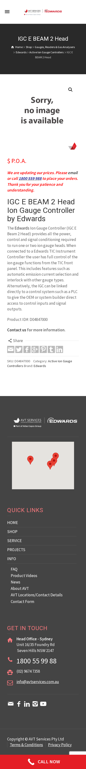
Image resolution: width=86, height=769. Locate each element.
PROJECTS (16, 549)
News (15, 582)
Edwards (22, 228)
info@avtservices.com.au (37, 681)
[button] (70, 89)
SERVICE (14, 540)
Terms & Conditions (26, 744)
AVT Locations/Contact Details (37, 595)
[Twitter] (18, 349)
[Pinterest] (43, 349)
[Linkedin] (59, 349)
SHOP (12, 531)
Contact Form (22, 601)
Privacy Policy (60, 744)
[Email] (10, 349)
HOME (12, 522)
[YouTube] (43, 703)
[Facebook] (27, 349)
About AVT (20, 588)
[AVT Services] (43, 11)
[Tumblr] (51, 349)
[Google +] (35, 349)
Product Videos (24, 575)
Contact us (16, 330)
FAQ (14, 569)
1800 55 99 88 (36, 660)
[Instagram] (35, 703)
